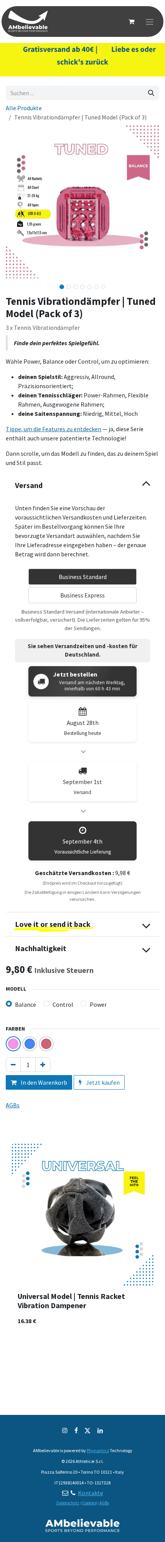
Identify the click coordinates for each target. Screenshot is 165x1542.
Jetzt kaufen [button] (102, 1082)
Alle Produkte (24, 108)
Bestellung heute (82, 733)
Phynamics (98, 1450)
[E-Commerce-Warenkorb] (131, 21)
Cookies (89, 1503)
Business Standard (83, 577)
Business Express (82, 595)
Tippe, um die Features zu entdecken (53, 429)
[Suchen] (151, 93)
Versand (82, 792)
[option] (82, 1237)
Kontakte (90, 1493)
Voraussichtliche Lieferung (82, 852)
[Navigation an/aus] (149, 21)
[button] (13, 284)
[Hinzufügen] (42, 1064)
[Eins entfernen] (13, 1064)
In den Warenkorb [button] (43, 1082)
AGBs (104, 1503)
